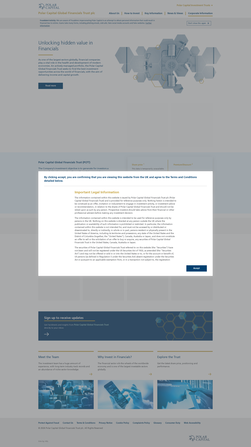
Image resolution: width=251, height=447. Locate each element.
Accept (196, 268)
